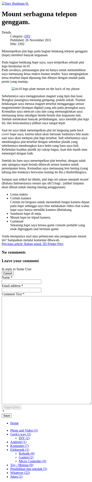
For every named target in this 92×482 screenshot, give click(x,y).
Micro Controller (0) (32, 461)
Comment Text (13, 294)
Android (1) (18, 442)
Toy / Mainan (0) (21, 465)
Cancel (7, 273)
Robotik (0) (26, 453)
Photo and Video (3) (24, 430)
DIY (27, 36)
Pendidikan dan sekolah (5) (28, 469)
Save (6, 415)
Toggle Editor (11, 407)
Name (7, 277)
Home (14, 423)
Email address (12, 286)
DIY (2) (24, 438)
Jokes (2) (16, 476)
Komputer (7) (19, 446)
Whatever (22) (20, 473)
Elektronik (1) (19, 449)
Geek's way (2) (20, 434)
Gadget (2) (26, 457)
